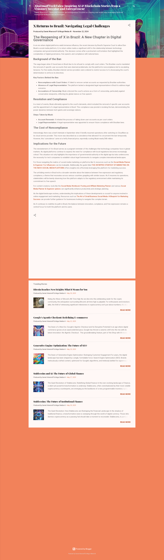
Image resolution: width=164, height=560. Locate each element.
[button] (129, 25)
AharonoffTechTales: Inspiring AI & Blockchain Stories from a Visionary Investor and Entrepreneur (77, 7)
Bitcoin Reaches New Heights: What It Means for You (60, 289)
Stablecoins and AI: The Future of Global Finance (58, 373)
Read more (125, 310)
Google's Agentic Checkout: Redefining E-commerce (60, 317)
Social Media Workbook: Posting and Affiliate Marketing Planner (86, 186)
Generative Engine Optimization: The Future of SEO (60, 345)
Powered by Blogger (83, 549)
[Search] (134, 6)
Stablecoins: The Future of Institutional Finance (58, 401)
